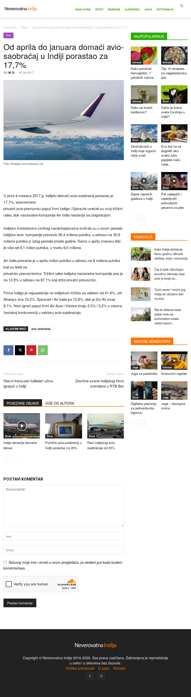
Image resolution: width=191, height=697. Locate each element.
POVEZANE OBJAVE (22, 403)
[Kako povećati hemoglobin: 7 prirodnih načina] (144, 55)
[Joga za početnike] (144, 360)
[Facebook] (8, 350)
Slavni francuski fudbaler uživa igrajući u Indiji (28, 383)
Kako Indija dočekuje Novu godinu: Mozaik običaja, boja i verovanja (171, 253)
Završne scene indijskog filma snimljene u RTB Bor (99, 383)
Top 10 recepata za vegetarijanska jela (174, 73)
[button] (182, 6)
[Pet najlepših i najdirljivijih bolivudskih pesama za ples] (174, 181)
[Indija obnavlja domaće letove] (21, 425)
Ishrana (114, 9)
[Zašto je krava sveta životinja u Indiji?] (174, 94)
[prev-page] (6, 458)
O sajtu (103, 668)
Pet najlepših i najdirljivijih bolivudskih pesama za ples (172, 201)
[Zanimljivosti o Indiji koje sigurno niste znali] (144, 133)
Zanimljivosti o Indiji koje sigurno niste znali (143, 151)
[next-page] (142, 218)
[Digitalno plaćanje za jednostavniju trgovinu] (144, 390)
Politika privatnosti (80, 668)
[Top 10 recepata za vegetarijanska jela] (174, 55)
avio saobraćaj (40, 329)
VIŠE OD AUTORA (59, 403)
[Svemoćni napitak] (174, 360)
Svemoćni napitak (174, 373)
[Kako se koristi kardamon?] (144, 94)
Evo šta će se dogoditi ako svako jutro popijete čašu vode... (171, 155)
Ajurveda (132, 9)
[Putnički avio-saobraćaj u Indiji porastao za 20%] (63, 425)
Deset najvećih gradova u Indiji (142, 196)
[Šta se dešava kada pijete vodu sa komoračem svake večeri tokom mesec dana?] (141, 314)
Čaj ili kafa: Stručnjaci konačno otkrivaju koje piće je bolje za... (169, 273)
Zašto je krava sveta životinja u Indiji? (173, 112)
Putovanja (165, 9)
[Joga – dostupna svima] (174, 390)
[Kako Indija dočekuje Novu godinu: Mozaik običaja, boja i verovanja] (141, 254)
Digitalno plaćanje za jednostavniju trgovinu (143, 408)
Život (99, 9)
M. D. (11, 72)
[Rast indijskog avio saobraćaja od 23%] (105, 425)
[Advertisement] (63, 179)
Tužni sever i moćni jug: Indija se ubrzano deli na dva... (170, 294)
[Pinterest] (31, 350)
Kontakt (119, 668)
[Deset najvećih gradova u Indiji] (144, 181)
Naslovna (83, 9)
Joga (148, 9)
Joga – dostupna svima (173, 405)
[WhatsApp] (43, 350)
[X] (20, 350)
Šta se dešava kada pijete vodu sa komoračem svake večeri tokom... (167, 316)
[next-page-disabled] (14, 458)
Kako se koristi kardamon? (141, 109)
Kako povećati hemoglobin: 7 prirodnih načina (142, 73)
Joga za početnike (144, 373)
